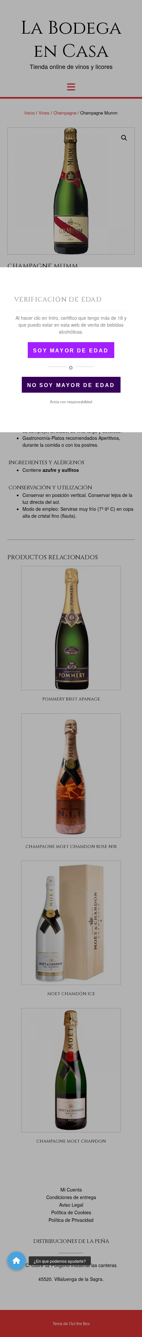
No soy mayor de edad (71, 385)
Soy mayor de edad (71, 350)
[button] (16, 1261)
